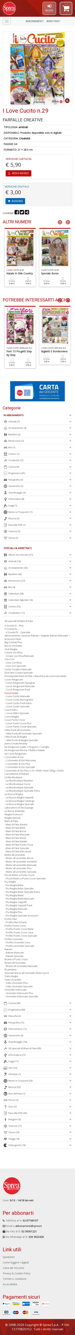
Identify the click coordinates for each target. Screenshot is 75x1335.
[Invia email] (27, 213)
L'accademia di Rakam (17, 773)
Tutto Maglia (11, 976)
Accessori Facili (13, 639)
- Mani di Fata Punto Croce (19, 844)
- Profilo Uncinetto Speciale (19, 945)
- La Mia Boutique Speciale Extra (22, 790)
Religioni (14, 1119)
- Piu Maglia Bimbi (14, 895)
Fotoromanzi (17, 1029)
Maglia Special (12, 817)
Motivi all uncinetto (15, 854)
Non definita (16, 1093)
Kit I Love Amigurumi (15, 753)
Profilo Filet (11, 919)
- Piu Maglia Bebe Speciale (19, 888)
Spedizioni (9, 1257)
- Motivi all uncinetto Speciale (20, 871)
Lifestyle (14, 1074)
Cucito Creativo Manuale (18, 669)
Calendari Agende (20, 600)
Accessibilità (10, 1284)
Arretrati (53, 21)
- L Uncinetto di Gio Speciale (20, 767)
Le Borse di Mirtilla (15, 811)
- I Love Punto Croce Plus (18, 723)
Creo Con (10, 659)
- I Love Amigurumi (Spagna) (20, 682)
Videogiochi (16, 1145)
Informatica (16, 499)
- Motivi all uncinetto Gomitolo (21, 861)
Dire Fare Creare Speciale (19, 672)
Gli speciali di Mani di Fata (19, 621)
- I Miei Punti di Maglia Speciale (21, 740)
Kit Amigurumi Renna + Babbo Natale (25, 750)
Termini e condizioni (14, 1278)
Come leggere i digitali (16, 1262)
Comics (13, 453)
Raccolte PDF (16, 525)
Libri (12, 1067)
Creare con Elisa (13, 652)
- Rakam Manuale (14, 952)
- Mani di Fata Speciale (17, 848)
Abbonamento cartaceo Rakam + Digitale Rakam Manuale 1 (37, 635)
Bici (11, 447)
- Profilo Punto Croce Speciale (21, 935)
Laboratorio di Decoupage (19, 807)
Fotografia (15, 479)
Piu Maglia (10, 881)
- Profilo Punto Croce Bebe (19, 929)
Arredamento (17, 427)
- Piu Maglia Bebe (14, 885)
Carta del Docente (13, 1268)
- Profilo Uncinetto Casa (17, 942)
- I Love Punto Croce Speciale (20, 726)
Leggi (12, 505)
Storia (13, 537)
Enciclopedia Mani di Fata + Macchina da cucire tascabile (35, 676)
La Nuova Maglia (14, 794)
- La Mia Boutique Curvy (17, 784)
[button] (66, 10)
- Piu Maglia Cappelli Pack (18, 905)
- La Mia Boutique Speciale (19, 787)
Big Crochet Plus (13, 642)
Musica (13, 518)
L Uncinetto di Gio (14, 757)
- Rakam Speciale (14, 956)
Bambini (14, 434)
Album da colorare (20, 554)
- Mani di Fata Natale (16, 841)
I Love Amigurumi (14, 679)
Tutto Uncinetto (13, 979)
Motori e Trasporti (20, 512)
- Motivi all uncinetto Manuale (21, 865)
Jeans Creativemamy (16, 743)
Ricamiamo (11, 969)
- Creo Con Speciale (15, 666)
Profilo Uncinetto (14, 939)
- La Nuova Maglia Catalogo (19, 800)
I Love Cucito (11, 693)
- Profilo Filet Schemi (16, 922)
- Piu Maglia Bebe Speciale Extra (22, 892)
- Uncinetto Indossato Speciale (21, 996)
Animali (13, 421)
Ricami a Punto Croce (16, 959)
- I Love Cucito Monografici (19, 699)
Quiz (12, 1106)
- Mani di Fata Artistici (16, 824)
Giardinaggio (17, 492)
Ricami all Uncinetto (15, 962)
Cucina (13, 466)
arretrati (23, 127)
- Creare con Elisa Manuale (19, 656)
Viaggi (13, 1138)
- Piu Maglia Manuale (16, 908)
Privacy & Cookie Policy (16, 1273)
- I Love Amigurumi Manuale (20, 686)
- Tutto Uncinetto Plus (16, 983)
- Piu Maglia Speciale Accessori (21, 915)
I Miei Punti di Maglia (16, 736)
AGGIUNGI (17, 201)
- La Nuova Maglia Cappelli (19, 797)
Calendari (15, 593)
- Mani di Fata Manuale (17, 834)
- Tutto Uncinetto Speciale (19, 986)
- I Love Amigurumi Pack (17, 689)
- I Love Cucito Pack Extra (18, 703)
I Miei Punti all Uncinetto (18, 730)
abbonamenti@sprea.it (28, 1226)
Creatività (24, 138)
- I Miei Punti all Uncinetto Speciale (23, 733)
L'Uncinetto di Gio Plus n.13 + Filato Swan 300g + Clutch (34, 770)
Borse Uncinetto (13, 645)
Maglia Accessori (14, 814)
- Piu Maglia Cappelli (16, 902)
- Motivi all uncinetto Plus (18, 868)
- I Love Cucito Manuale (17, 696)
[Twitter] (22, 213)
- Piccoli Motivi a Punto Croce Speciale (25, 878)
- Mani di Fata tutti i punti (18, 851)
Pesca (13, 1100)
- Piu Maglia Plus (13, 912)
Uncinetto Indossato (16, 989)
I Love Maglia (12, 716)
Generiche (15, 486)
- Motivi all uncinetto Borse (19, 858)
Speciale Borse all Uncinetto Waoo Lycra (27, 973)
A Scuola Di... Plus (14, 625)
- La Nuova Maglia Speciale (19, 804)
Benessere (16, 440)
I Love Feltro (11, 709)
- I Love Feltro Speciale (17, 713)
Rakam (8, 949)
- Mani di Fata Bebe (15, 827)
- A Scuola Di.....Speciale (17, 632)
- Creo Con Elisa (13, 662)
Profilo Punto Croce (15, 925)
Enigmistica (16, 473)
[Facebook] (17, 213)
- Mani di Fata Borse (15, 831)
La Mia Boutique (13, 777)
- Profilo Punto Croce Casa (19, 932)
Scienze (14, 531)
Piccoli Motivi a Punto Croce (19, 875)
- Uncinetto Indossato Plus (19, 993)
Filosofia (14, 1016)
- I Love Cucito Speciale (17, 706)
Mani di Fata (11, 821)
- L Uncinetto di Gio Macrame (20, 760)
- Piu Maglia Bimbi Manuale (19, 898)
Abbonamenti (35, 21)
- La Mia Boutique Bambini (19, 780)
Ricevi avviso (20, 173)
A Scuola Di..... (12, 628)
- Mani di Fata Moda (15, 838)
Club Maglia (11, 649)
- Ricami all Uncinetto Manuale (21, 966)
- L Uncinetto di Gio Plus (17, 763)
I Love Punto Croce (15, 719)
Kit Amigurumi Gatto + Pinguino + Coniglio (27, 747)
